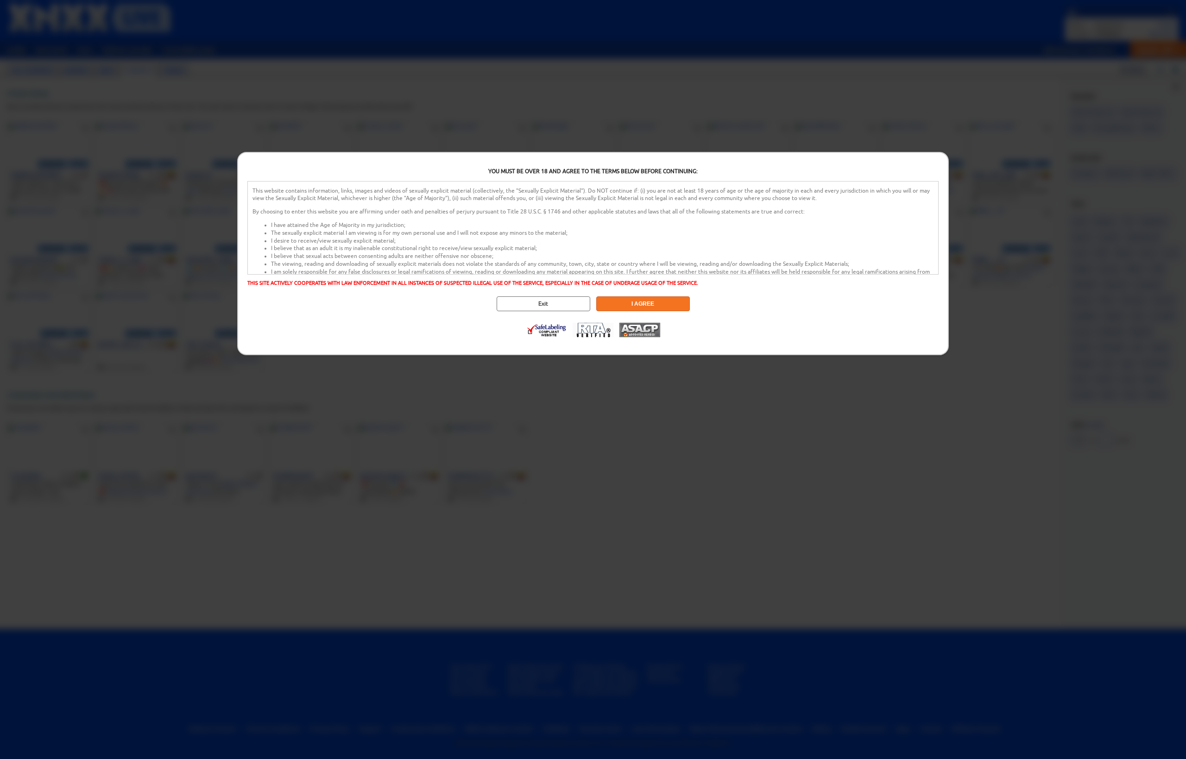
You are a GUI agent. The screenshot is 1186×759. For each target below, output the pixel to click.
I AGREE (642, 304)
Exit (543, 304)
